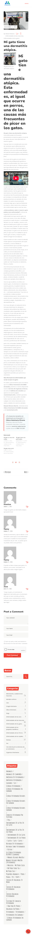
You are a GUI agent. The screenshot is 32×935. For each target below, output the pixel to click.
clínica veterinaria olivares (15, 796)
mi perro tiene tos (14, 868)
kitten (10, 849)
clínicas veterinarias (13, 786)
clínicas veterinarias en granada (14, 790)
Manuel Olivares (10, 33)
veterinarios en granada (14, 915)
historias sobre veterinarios (15, 847)
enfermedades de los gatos (16, 835)
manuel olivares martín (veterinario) (14, 861)
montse (7, 504)
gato (15, 841)
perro (22, 874)
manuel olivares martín (16, 857)
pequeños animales (12, 874)
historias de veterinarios (14, 844)
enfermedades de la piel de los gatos (15, 824)
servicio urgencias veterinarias (12, 895)
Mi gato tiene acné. (9, 448)
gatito (10, 841)
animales (9, 771)
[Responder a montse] (27, 507)
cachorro (9, 783)
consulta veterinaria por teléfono (14, 816)
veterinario (10, 912)
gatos (20, 841)
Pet (7, 743)
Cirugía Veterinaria (11, 706)
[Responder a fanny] (27, 531)
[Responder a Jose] (27, 589)
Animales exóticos (11, 699)
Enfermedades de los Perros (14, 733)
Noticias (8, 740)
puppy (17, 877)
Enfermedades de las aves (13, 717)
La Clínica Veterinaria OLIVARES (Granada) (13, 853)
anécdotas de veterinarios (15, 777)
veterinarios (20, 912)
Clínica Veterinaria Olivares (15, 420)
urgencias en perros (12, 909)
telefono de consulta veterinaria (13, 902)
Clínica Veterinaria (11, 710)
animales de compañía (14, 774)
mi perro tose (10, 871)
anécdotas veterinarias (14, 780)
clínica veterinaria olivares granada (15, 809)
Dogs (7, 713)
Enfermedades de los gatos (11, 38)
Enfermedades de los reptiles (14, 736)
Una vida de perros (14, 906)
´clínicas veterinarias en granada (14, 919)
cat (15, 783)
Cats (7, 703)
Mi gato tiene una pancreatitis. (20, 438)
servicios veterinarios (19, 426)
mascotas (10, 865)
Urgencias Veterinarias (12, 752)
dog (9, 820)
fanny (6, 529)
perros (8, 877)
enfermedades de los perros (17, 838)
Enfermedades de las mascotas (14, 36)
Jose (6, 586)
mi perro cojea (20, 865)
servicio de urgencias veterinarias (13, 888)
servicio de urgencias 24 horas (14, 881)
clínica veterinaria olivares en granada (15, 802)
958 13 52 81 (20, 428)
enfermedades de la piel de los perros (15, 831)
